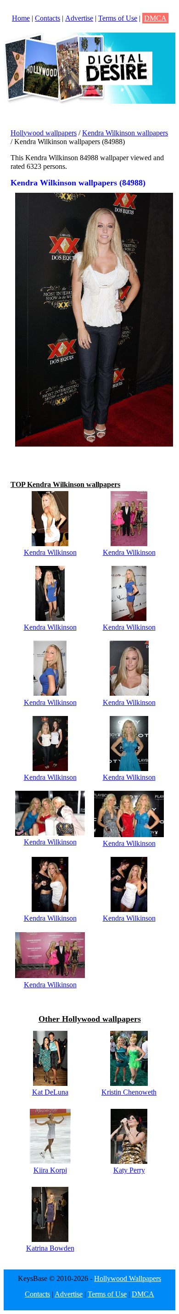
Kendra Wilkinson (50, 552)
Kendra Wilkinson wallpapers (125, 133)
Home (21, 18)
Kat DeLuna (50, 1092)
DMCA (155, 18)
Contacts (47, 18)
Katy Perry (129, 1170)
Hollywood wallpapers (44, 133)
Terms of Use (117, 18)
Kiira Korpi (50, 1170)
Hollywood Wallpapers (127, 1278)
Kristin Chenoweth (129, 1092)
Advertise (79, 18)
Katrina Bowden (50, 1248)
